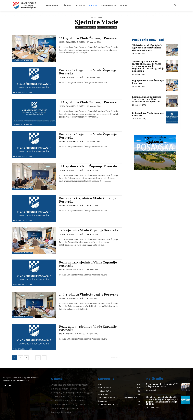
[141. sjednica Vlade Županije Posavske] (34, 176)
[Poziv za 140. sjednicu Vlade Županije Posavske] (34, 273)
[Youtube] (10, 386)
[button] (175, 5)
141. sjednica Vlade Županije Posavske (88, 166)
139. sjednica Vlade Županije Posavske (88, 295)
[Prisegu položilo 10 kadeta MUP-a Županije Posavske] (185, 387)
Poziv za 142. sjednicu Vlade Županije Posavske (88, 136)
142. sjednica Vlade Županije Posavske (88, 102)
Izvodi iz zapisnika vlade (86, 27)
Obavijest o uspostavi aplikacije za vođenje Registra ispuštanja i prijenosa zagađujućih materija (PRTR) (162, 401)
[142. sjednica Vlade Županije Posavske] (34, 112)
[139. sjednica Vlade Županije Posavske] (34, 305)
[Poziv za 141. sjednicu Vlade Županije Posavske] (34, 208)
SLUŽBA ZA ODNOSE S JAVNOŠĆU (72, 42)
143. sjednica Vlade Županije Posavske (88, 38)
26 (38, 358)
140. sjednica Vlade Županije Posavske (88, 230)
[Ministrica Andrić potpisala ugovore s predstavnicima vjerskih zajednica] (172, 50)
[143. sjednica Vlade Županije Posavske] (34, 48)
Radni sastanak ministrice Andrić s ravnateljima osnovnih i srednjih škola (146, 99)
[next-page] (44, 357)
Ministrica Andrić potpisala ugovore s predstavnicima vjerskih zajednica (147, 47)
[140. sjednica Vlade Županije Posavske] (34, 240)
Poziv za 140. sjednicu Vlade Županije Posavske (88, 264)
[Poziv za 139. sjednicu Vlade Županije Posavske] (34, 337)
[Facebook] (5, 386)
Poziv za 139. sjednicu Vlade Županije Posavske (88, 328)
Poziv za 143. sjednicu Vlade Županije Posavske (88, 72)
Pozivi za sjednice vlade (107, 27)
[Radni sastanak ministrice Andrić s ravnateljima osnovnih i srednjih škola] (172, 101)
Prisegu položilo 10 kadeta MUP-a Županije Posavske (162, 385)
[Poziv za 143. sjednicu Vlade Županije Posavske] (34, 80)
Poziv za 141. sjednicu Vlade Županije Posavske (87, 200)
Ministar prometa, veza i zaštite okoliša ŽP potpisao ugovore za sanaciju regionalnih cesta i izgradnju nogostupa (148, 66)
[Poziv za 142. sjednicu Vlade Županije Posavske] (34, 144)
